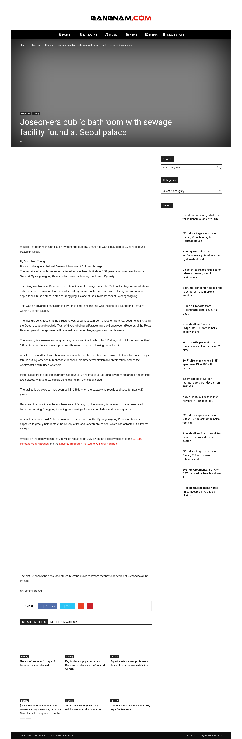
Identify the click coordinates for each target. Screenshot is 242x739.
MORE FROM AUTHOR (63, 621)
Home (23, 45)
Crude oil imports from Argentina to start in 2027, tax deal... (200, 310)
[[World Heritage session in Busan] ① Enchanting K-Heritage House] (170, 238)
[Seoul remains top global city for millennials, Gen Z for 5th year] (170, 220)
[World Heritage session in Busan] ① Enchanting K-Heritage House (199, 237)
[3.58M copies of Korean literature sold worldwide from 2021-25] (170, 383)
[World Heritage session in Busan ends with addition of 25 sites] (170, 347)
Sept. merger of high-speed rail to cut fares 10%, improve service (202, 291)
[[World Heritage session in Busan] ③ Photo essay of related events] (170, 456)
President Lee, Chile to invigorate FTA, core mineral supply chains (200, 328)
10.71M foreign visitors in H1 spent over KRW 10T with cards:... (200, 364)
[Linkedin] (213, 2)
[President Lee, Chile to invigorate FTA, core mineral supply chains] (170, 329)
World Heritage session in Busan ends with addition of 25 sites (201, 346)
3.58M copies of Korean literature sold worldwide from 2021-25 (202, 382)
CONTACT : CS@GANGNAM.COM (204, 735)
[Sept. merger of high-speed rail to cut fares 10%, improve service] (170, 292)
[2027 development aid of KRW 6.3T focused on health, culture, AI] (170, 474)
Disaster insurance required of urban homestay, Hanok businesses (202, 273)
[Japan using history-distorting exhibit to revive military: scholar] (85, 688)
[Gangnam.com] (121, 18)
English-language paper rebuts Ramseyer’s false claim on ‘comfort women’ (85, 665)
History (36, 113)
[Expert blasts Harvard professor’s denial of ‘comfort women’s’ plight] (131, 644)
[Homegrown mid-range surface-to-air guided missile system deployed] (170, 256)
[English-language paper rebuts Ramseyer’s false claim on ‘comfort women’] (85, 644)
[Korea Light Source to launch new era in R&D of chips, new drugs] (170, 401)
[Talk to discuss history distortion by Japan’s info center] (131, 688)
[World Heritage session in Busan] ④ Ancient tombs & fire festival (201, 419)
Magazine (25, 113)
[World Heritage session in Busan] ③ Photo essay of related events (199, 455)
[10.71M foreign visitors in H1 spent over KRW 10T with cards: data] (170, 365)
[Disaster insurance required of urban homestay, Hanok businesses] (170, 274)
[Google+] (206, 2)
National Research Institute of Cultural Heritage (88, 443)
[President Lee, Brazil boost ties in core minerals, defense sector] (170, 438)
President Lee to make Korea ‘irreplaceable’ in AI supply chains (200, 491)
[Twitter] (219, 2)
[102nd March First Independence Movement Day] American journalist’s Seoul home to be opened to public (40, 709)
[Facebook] (200, 2)
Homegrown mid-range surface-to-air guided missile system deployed (201, 255)
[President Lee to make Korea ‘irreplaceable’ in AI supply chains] (170, 492)
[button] (217, 34)
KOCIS (26, 141)
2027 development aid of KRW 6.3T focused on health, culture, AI (202, 473)
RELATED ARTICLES (34, 621)
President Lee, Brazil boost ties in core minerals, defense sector (202, 437)
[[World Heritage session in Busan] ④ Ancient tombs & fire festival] (170, 420)
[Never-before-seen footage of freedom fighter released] (40, 644)
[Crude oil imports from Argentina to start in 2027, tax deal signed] (170, 310)
